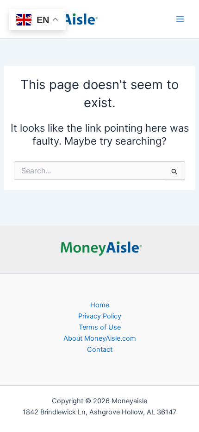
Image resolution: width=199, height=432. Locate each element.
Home (99, 305)
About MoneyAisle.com (99, 338)
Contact (99, 349)
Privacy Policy (99, 316)
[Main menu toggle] (180, 19)
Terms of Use (100, 327)
